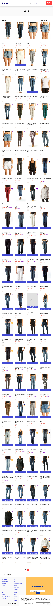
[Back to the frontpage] (2, 17)
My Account (4, 583)
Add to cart (8, 37)
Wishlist (3, 585)
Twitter (15, 598)
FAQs (15, 581)
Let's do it (48, 3)
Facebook (15, 594)
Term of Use (16, 589)
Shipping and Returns (18, 583)
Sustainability (4, 598)
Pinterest (15, 600)
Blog (12, 4)
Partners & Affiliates (6, 596)
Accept (43, 603)
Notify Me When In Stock (20, 66)
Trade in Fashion (5, 581)
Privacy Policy (16, 587)
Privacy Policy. (26, 600)
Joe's (5, 17)
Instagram (16, 596)
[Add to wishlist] (12, 24)
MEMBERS (10, 45)
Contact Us (16, 585)
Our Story (3, 594)
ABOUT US (22, 2)
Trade (17, 2)
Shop (12, 2)
